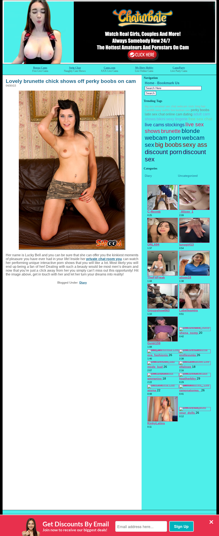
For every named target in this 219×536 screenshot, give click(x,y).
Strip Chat (75, 67)
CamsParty (179, 67)
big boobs (168, 144)
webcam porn (163, 137)
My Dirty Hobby (144, 67)
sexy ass (195, 144)
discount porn (163, 151)
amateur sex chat (165, 106)
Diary (83, 282)
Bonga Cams (40, 67)
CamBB (149, 110)
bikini (161, 119)
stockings (175, 124)
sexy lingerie (177, 119)
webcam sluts (185, 106)
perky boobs (200, 110)
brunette (171, 131)
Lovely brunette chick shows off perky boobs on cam (71, 81)
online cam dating (179, 114)
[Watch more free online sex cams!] (109, 63)
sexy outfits (162, 110)
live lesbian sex (180, 110)
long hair (200, 106)
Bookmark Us (168, 83)
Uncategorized (188, 175)
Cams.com (109, 67)
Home (149, 83)
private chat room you (104, 259)
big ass (149, 106)
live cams (154, 124)
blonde (191, 131)
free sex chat (200, 118)
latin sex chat (155, 114)
